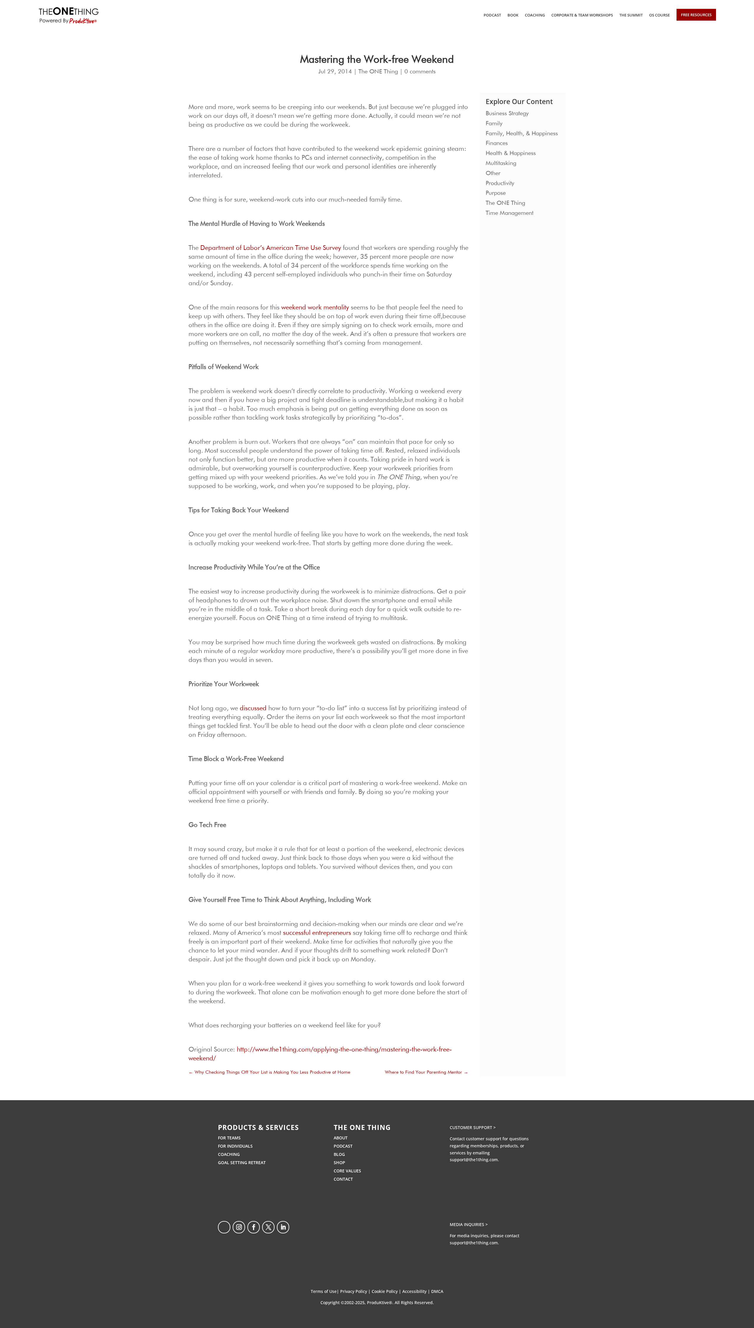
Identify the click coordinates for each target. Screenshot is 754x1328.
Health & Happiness (511, 153)
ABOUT (341, 1138)
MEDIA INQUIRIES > (469, 1224)
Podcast (492, 15)
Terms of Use (324, 1291)
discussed (253, 708)
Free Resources (696, 14)
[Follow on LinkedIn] (283, 1227)
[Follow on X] (268, 1227)
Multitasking (501, 163)
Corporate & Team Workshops (582, 15)
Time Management (509, 213)
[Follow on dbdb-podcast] (224, 1227)
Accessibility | (416, 1291)
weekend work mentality (315, 307)
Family (494, 123)
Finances (497, 143)
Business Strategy (507, 113)
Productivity (500, 183)
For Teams (229, 1138)
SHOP (339, 1162)
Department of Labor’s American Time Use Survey (270, 248)
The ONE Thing (378, 72)
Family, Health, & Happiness (522, 133)
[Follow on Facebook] (253, 1227)
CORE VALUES (347, 1171)
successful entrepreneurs (317, 933)
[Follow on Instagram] (239, 1227)
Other (493, 173)
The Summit (631, 15)
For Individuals (235, 1146)
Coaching (535, 15)
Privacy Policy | (356, 1291)
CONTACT (343, 1179)
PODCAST (343, 1146)
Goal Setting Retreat (242, 1162)
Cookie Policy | (387, 1291)
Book (512, 15)
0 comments (420, 72)
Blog (339, 1154)
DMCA (437, 1291)
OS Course (659, 15)
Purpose (496, 193)
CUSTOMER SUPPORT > (473, 1127)
